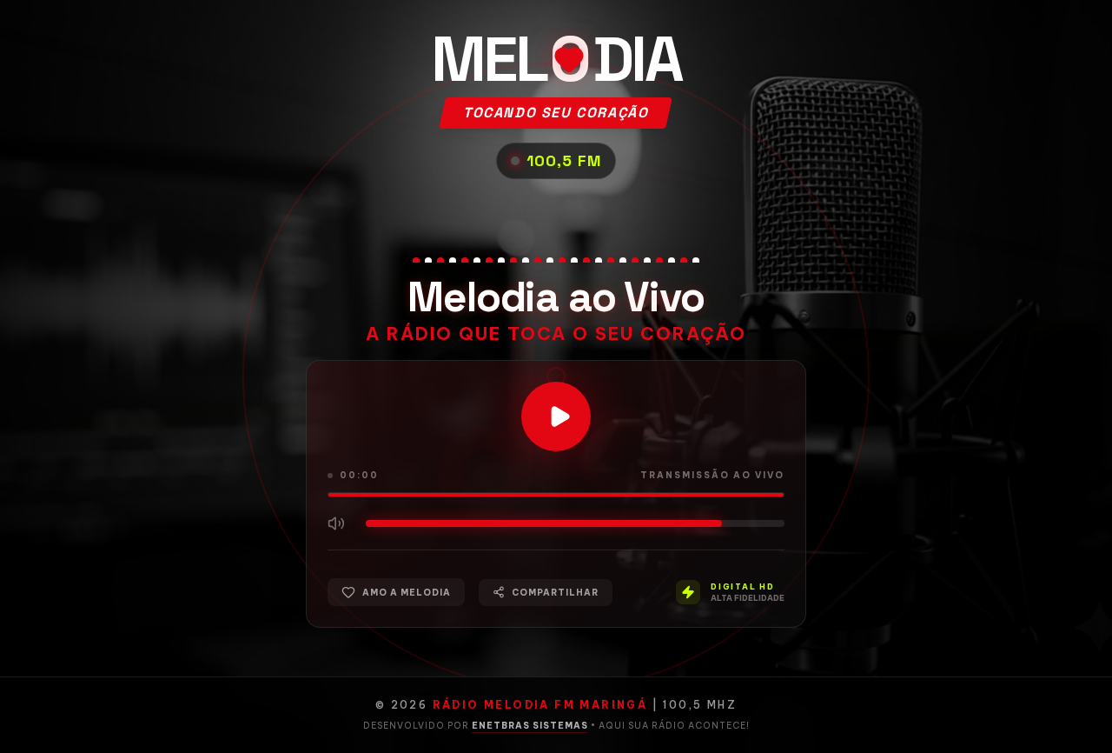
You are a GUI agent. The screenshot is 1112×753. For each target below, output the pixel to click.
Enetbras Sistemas (530, 725)
